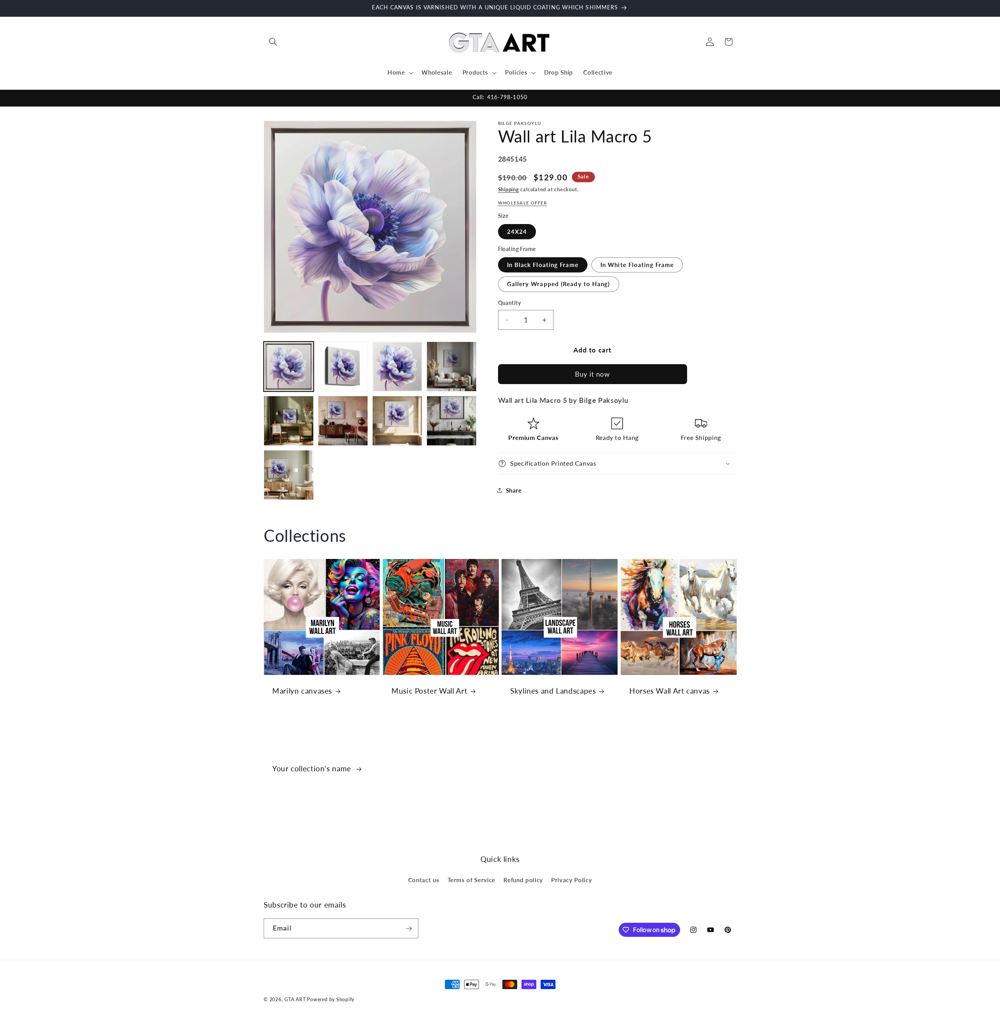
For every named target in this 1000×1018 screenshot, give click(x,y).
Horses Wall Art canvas (669, 690)
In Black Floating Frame (543, 264)
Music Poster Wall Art (429, 690)
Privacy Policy (571, 879)
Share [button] (514, 490)
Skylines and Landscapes (553, 690)
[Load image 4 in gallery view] (452, 367)
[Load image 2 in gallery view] (343, 367)
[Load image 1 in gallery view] (289, 367)
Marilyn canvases (302, 690)
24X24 (517, 231)
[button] (273, 41)
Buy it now (592, 374)
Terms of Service (472, 879)
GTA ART (294, 999)
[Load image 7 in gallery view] (397, 421)
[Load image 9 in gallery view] (289, 475)
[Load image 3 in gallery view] (397, 367)
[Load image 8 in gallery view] (452, 421)
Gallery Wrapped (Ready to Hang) (558, 283)
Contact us (423, 879)
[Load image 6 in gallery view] (343, 421)
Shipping (508, 189)
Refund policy (523, 879)
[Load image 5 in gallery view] (289, 421)
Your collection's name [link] (313, 768)
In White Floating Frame (637, 264)
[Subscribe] (408, 928)
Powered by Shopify (330, 999)
